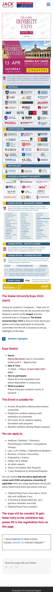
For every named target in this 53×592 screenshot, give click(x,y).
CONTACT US (18, 542)
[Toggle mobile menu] (49, 4)
